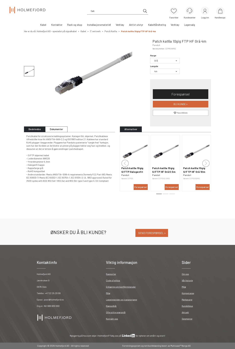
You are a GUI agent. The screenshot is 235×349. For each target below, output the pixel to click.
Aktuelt (185, 312)
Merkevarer (187, 299)
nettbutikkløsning (152, 345)
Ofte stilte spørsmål (115, 312)
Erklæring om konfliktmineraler (121, 286)
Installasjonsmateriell (99, 24)
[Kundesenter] (189, 10)
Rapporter (111, 274)
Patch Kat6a (111, 31)
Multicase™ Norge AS (181, 345)
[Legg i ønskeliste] (180, 113)
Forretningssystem (131, 345)
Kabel (43, 24)
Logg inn (205, 11)
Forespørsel (181, 94)
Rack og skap (74, 24)
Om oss (185, 274)
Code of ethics (113, 280)
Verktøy (120, 24)
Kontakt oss (112, 318)
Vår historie (187, 280)
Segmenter (187, 318)
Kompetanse (188, 293)
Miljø (108, 293)
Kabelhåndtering (157, 24)
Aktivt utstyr (136, 24)
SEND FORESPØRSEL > (152, 233)
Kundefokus (187, 306)
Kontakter (57, 24)
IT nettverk (95, 31)
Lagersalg (189, 24)
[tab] (34, 129)
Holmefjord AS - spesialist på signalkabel (57, 31)
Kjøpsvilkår (111, 306)
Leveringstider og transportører (121, 299)
